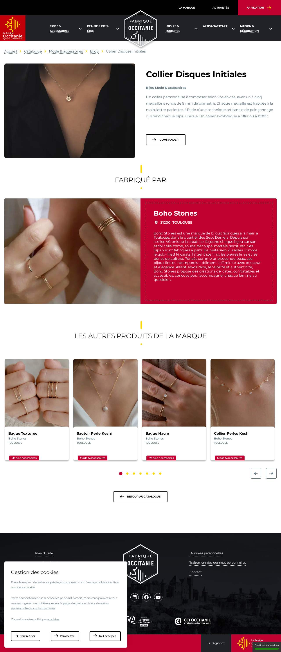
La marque (187, 7)
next (271, 473)
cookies (53, 619)
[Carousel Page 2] (127, 473)
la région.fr (216, 643)
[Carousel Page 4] (140, 473)
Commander (169, 139)
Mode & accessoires (170, 88)
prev (256, 473)
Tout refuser (27, 636)
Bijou (150, 88)
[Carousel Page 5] (147, 473)
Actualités (221, 7)
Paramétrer (67, 636)
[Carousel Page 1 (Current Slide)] (120, 473)
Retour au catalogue (143, 496)
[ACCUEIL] (140, 28)
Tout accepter (107, 636)
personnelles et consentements (33, 608)
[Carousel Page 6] (154, 473)
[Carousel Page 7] (160, 473)
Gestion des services (267, 645)
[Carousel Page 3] (134, 473)
